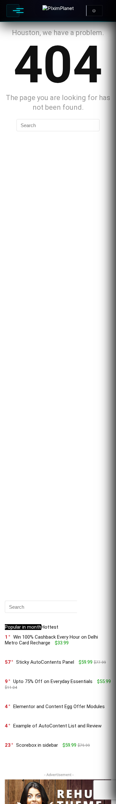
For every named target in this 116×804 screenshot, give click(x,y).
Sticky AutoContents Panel (45, 662)
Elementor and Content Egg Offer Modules (59, 706)
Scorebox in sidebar (37, 745)
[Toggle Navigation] (12, 10)
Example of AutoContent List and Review (57, 726)
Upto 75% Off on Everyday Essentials (52, 681)
